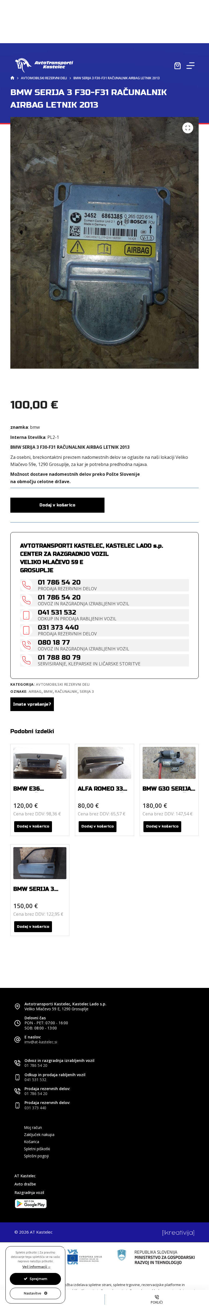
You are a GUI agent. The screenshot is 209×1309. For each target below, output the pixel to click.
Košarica (31, 1141)
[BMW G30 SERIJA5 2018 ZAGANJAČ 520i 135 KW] (169, 763)
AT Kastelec (25, 1175)
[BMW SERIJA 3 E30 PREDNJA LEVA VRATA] (39, 863)
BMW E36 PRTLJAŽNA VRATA (39, 792)
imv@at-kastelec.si (40, 1041)
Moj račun (33, 1127)
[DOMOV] (12, 78)
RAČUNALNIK (66, 691)
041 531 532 (35, 1079)
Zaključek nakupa (39, 1134)
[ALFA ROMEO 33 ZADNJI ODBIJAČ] (104, 763)
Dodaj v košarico (57, 505)
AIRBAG (35, 691)
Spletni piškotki (37, 1148)
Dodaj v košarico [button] (33, 826)
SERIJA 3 (87, 691)
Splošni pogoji (36, 1155)
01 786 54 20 (35, 1065)
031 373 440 (35, 1107)
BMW (48, 691)
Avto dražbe (25, 1184)
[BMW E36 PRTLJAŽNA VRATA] (39, 763)
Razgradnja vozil (29, 1192)
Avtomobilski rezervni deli (63, 684)
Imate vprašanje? (32, 704)
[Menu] (190, 65)
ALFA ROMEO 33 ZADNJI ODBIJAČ (100, 792)
